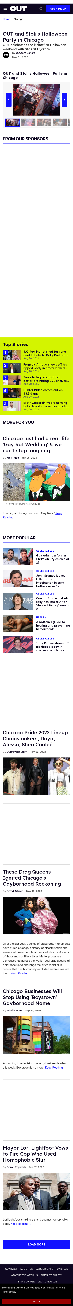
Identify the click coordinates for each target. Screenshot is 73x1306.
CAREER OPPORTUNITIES (52, 1268)
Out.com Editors (25, 52)
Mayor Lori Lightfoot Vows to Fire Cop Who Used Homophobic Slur (35, 1154)
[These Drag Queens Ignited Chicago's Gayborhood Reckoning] (36, 915)
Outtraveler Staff (17, 751)
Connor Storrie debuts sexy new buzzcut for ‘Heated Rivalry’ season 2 (53, 603)
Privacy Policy (54, 1288)
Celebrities (45, 550)
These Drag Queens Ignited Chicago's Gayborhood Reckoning (32, 878)
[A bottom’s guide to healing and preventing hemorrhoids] (18, 623)
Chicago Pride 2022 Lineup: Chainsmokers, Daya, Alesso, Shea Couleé (36, 738)
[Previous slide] (8, 100)
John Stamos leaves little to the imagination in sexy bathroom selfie (50, 581)
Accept (36, 1301)
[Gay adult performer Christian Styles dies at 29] (18, 556)
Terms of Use (9, 1292)
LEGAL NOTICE (47, 1281)
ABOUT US (26, 1268)
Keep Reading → (21, 973)
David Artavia (15, 891)
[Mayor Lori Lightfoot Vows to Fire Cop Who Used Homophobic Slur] (36, 1191)
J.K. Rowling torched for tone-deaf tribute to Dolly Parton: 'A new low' (45, 355)
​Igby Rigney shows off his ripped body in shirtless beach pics (52, 646)
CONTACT (11, 1268)
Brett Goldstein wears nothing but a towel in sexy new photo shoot (45, 406)
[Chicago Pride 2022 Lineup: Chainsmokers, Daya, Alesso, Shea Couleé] (36, 776)
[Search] (41, 9)
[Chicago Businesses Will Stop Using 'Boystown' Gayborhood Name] (36, 1035)
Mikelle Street (15, 1010)
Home (6, 19)
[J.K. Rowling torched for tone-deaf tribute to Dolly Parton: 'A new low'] (12, 354)
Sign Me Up (58, 8)
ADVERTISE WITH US (24, 1275)
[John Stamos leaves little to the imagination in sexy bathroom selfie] (18, 578)
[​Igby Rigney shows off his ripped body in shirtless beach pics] (18, 644)
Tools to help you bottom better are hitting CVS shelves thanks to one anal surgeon (45, 380)
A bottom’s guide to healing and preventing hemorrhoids (53, 625)
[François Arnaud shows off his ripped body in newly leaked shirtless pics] (12, 367)
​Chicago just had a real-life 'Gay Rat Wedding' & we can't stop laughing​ (36, 444)
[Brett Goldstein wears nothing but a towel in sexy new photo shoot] (12, 405)
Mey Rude (13, 457)
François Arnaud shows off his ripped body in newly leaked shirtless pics (45, 368)
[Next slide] (64, 100)
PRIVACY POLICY (51, 1275)
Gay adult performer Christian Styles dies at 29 (52, 559)
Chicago (18, 19)
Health (41, 617)
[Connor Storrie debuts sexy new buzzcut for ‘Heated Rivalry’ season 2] (18, 601)
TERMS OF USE (25, 1281)
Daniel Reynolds (16, 1167)
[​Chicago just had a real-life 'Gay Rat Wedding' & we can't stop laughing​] (36, 482)
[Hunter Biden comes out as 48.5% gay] (12, 393)
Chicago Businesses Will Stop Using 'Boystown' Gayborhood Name (32, 997)
